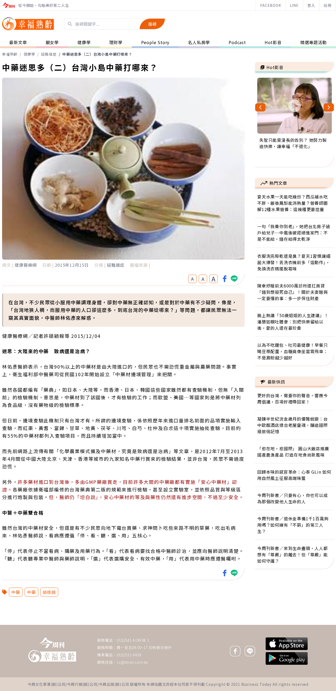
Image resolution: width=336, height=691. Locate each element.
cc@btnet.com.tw (132, 662)
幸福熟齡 (10, 54)
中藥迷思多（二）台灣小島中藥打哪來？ (97, 54)
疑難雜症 (48, 54)
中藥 (31, 592)
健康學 (29, 54)
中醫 (15, 592)
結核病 (49, 592)
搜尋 (152, 24)
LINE (294, 5)
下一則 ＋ (268, 624)
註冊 (328, 5)
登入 (311, 5)
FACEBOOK (270, 5)
